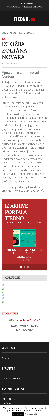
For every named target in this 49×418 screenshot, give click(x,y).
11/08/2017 (24, 260)
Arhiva (5, 358)
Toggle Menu (24, 5)
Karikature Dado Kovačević (24, 328)
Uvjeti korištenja (11, 378)
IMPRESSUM (8, 399)
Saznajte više (31, 414)
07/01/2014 (9, 62)
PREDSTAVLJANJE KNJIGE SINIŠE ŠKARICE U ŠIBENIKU (24, 253)
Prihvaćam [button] (18, 414)
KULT (6, 39)
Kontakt (6, 403)
